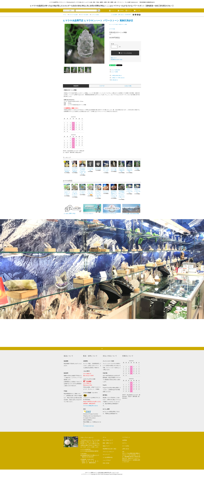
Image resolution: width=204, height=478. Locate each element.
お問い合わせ (121, 14)
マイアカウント (126, 437)
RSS (104, 463)
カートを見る (125, 446)
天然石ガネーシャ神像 (123, 24)
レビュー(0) (128, 85)
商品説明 (76, 85)
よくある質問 (114, 14)
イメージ (102, 85)
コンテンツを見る (95, 14)
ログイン (129, 10)
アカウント (113, 10)
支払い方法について (108, 440)
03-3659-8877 (128, 14)
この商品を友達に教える (116, 75)
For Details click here (88, 426)
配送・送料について (108, 443)
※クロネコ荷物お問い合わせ (90, 405)
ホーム (64, 14)
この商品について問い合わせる (117, 77)
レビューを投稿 (114, 71)
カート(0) (138, 10)
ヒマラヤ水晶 (115, 24)
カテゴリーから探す (73, 14)
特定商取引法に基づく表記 (116, 59)
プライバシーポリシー (108, 451)
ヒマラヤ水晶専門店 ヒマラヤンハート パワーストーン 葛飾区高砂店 (98, 20)
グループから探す (84, 14)
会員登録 (121, 10)
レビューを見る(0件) (115, 69)
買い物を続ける (114, 80)
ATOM (107, 463)
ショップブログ (107, 460)
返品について (114, 57)
